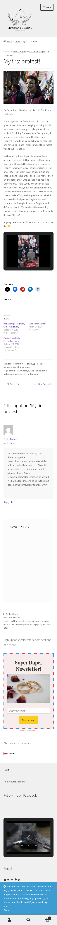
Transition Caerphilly (42, 385)
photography (9, 367)
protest (22, 374)
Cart (44, 917)
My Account (9, 920)
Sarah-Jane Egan (37, 51)
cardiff (17, 41)
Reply (6, 502)
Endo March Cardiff (37, 323)
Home (9, 41)
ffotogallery (27, 363)
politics (13, 374)
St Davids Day (14, 384)
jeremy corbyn (22, 370)
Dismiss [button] (7, 910)
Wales (28, 367)
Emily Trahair (10, 439)
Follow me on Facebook (20, 795)
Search (28, 920)
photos (20, 367)
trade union (32, 374)
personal (38, 363)
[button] (21, 259)
